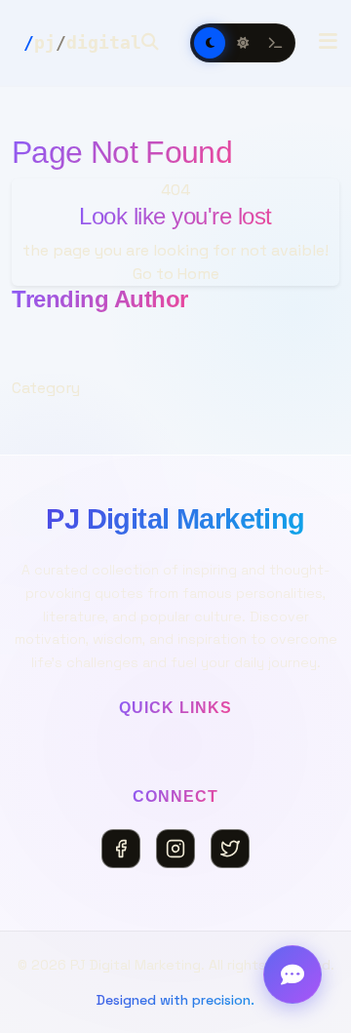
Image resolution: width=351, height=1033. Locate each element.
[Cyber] (276, 43)
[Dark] (209, 43)
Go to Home (176, 273)
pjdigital (82, 42)
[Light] (242, 43)
